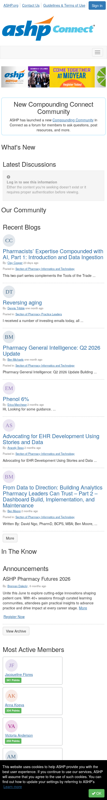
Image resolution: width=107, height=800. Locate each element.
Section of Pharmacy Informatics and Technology (45, 269)
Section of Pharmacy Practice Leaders (38, 314)
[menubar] (46, 4)
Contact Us (31, 5)
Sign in (97, 5)
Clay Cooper (15, 263)
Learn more (12, 786)
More (10, 538)
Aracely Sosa (15, 448)
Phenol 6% (16, 398)
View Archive (16, 631)
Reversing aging (22, 302)
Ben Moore (14, 511)
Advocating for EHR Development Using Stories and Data (51, 439)
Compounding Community (73, 119)
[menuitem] (12, 4)
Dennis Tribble (16, 308)
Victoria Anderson (19, 735)
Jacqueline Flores (19, 674)
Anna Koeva (14, 704)
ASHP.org (10, 5)
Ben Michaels (15, 359)
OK (98, 793)
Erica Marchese (17, 404)
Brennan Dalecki (17, 586)
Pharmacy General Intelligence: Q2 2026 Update (51, 350)
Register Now (14, 616)
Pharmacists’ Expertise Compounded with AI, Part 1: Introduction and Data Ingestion (53, 254)
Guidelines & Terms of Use (64, 5)
